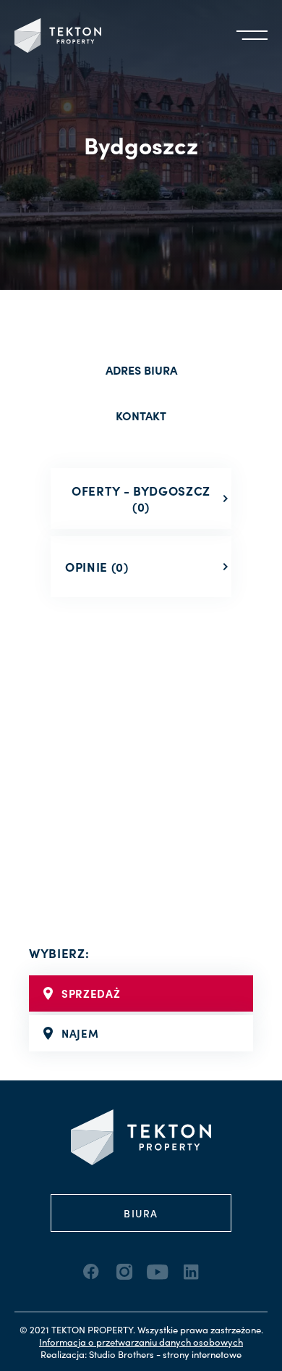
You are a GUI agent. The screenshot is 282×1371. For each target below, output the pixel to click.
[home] (57, 35)
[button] (252, 35)
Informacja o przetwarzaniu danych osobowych (141, 1342)
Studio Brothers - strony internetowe (165, 1354)
